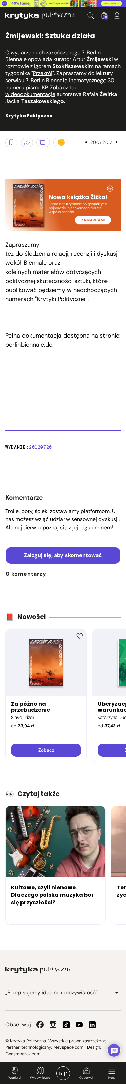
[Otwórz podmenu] (117, 993)
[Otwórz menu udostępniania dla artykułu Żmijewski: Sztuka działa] (27, 142)
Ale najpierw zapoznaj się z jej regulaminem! (59, 527)
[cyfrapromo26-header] (63, 3)
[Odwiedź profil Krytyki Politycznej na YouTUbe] (79, 1025)
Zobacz (46, 750)
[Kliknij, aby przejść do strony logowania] (117, 15)
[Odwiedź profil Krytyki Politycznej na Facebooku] (40, 1025)
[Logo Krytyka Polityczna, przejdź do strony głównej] (40, 15)
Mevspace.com (68, 1047)
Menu (111, 1078)
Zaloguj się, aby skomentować (63, 555)
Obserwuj (86, 1078)
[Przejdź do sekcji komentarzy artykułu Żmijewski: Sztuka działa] (43, 142)
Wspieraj (14, 1078)
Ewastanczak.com (22, 1054)
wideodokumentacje (30, 94)
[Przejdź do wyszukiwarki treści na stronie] (91, 15)
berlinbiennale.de (28, 345)
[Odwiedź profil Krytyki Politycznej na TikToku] (66, 1025)
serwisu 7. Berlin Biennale (36, 80)
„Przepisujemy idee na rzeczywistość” (51, 992)
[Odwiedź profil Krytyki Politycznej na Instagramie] (53, 1025)
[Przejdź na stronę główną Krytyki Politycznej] (38, 970)
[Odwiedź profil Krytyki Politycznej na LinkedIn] (92, 1025)
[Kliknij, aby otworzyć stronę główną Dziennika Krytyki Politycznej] (63, 1073)
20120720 (40, 447)
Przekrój (42, 73)
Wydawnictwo (40, 1078)
